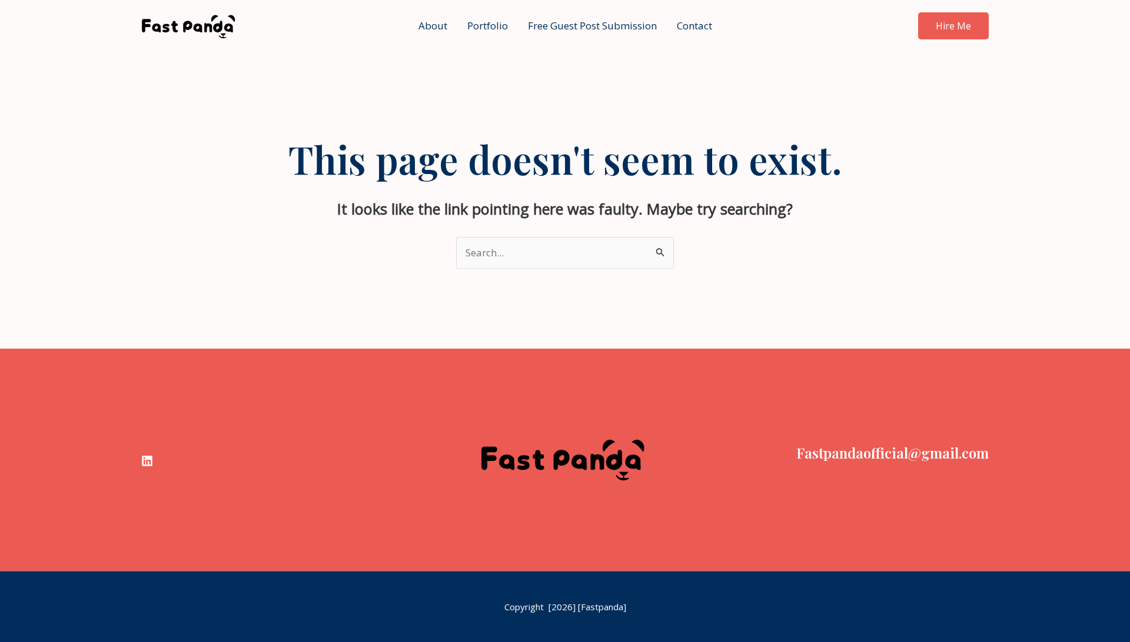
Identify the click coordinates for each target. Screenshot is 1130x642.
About (432, 25)
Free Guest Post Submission (592, 25)
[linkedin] (147, 461)
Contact (694, 25)
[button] (953, 25)
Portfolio (487, 25)
